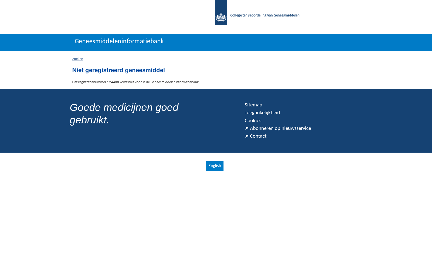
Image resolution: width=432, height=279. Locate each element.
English (214, 166)
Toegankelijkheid (262, 112)
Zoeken (77, 59)
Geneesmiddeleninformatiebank (119, 41)
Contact (258, 136)
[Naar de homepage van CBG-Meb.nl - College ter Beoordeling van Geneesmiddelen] (218, 15)
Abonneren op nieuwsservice (280, 128)
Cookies (253, 120)
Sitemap (253, 105)
